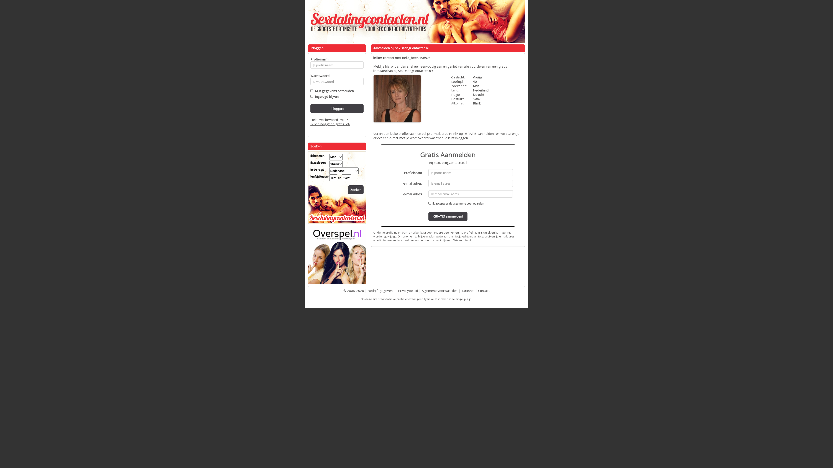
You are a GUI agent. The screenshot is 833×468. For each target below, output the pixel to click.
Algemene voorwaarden (439, 290)
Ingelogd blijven (326, 96)
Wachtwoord (318, 75)
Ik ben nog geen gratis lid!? (330, 124)
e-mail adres (412, 183)
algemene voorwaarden (468, 203)
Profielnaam (413, 173)
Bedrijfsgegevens (381, 290)
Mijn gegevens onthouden (333, 91)
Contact (484, 290)
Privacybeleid (408, 290)
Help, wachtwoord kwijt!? (329, 119)
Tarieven (467, 290)
